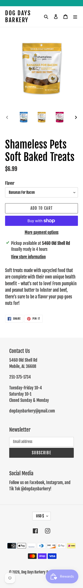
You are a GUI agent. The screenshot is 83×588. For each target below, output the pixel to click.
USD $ (40, 516)
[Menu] (75, 16)
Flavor (9, 183)
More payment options (42, 232)
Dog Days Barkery (18, 17)
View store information (28, 257)
